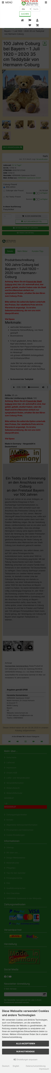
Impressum (44, 1069)
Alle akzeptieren (25, 1043)
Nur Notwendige (25, 1051)
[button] (29, 20)
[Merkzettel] (29, 25)
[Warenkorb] (37, 25)
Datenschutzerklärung (36, 1066)
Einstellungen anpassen (26, 1059)
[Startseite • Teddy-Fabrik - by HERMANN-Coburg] (29, 2)
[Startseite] (22, 20)
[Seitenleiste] (46, 3)
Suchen (25, 14)
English (16, 1066)
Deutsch (5, 1066)
